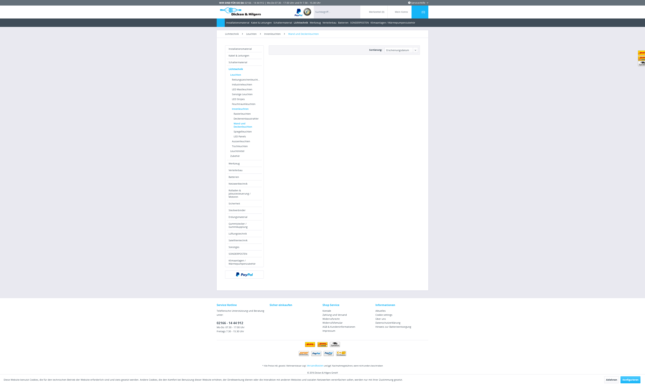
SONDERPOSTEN (238, 253)
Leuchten (235, 74)
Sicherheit (234, 203)
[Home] (221, 22)
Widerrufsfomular (332, 322)
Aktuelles (380, 310)
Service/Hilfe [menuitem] (418, 2)
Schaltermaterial (238, 62)
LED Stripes (238, 99)
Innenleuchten (240, 108)
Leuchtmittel (237, 151)
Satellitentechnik (238, 240)
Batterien (234, 177)
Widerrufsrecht (331, 318)
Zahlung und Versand (334, 314)
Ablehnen (611, 379)
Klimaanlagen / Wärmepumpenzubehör (242, 262)
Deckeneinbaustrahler (246, 118)
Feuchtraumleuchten (243, 104)
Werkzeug (234, 163)
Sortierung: (375, 49)
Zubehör (235, 156)
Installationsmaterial (240, 48)
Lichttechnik (236, 69)
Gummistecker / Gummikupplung (238, 225)
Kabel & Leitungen (239, 55)
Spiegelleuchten (243, 131)
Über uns (380, 318)
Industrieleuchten (242, 84)
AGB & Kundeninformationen (338, 326)
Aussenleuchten (241, 141)
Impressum (328, 330)
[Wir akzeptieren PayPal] (244, 274)
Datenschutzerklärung (387, 322)
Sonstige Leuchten (242, 94)
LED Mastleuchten (242, 89)
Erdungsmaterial (238, 217)
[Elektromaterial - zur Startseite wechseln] (240, 12)
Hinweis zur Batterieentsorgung (393, 326)
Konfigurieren (630, 379)
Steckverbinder (237, 210)
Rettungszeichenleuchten (246, 79)
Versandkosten (315, 365)
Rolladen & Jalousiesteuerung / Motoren (239, 193)
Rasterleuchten (242, 113)
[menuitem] (303, 12)
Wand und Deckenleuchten (243, 125)
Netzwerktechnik (238, 183)
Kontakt (326, 310)
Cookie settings (383, 314)
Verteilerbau (236, 170)
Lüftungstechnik (238, 233)
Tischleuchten (240, 146)
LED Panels (240, 136)
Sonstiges (234, 247)
